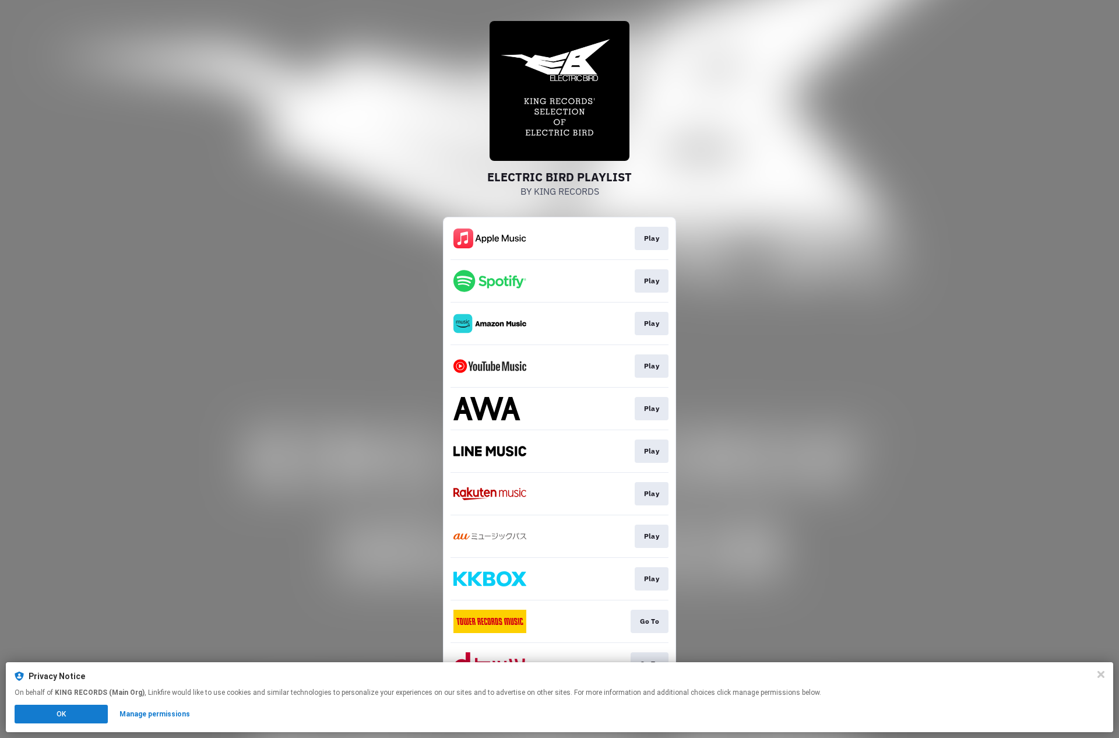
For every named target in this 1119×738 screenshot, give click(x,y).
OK (61, 714)
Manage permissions (154, 714)
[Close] (1101, 674)
